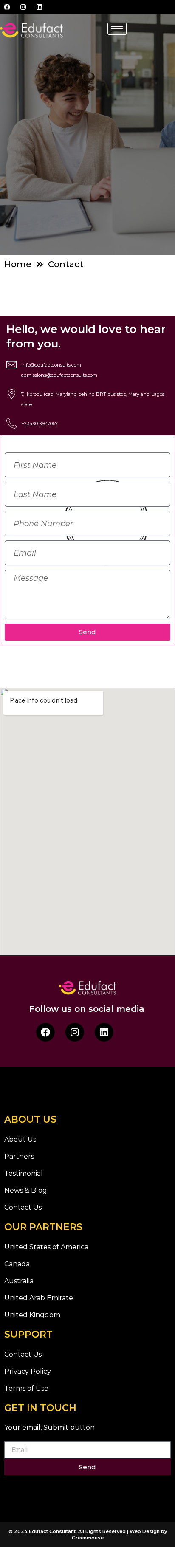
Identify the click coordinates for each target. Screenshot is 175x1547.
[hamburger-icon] (117, 29)
